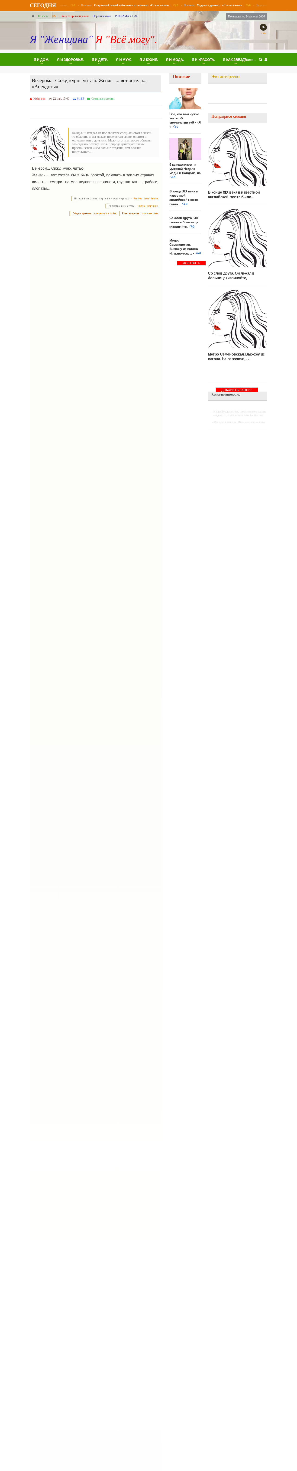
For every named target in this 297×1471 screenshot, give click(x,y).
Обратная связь (102, 16)
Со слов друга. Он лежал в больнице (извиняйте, (183, 221)
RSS (54, 16)
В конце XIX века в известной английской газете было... (183, 197)
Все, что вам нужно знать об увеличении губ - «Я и (185, 120)
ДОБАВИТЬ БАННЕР (191, 263)
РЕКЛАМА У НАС (126, 16)
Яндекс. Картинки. (148, 206)
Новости (43, 16)
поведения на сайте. (104, 213)
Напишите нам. (150, 213)
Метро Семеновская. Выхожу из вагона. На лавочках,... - (184, 246)
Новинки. (122, 5)
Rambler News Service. (146, 198)
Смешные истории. (103, 98)
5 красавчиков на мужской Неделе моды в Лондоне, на (185, 168)
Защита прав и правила (75, 16)
